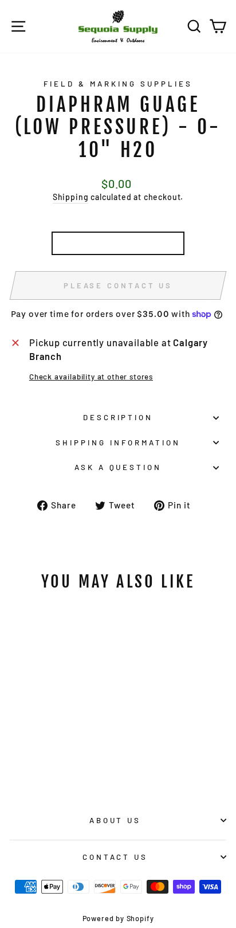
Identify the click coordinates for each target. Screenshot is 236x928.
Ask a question (118, 467)
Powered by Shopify (118, 918)
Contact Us (115, 857)
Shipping (71, 197)
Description (118, 417)
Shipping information (118, 442)
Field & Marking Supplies (118, 83)
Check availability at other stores (91, 376)
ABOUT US (115, 820)
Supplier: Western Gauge (118, 243)
